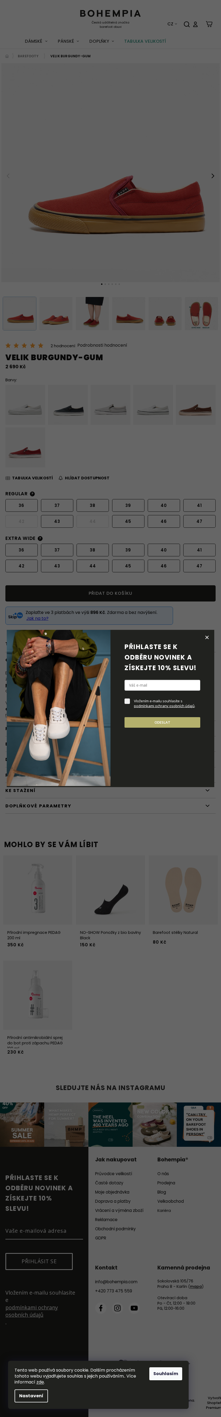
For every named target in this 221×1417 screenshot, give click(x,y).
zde (40, 1382)
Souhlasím (165, 1374)
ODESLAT (162, 722)
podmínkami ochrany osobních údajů (164, 705)
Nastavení (31, 1396)
